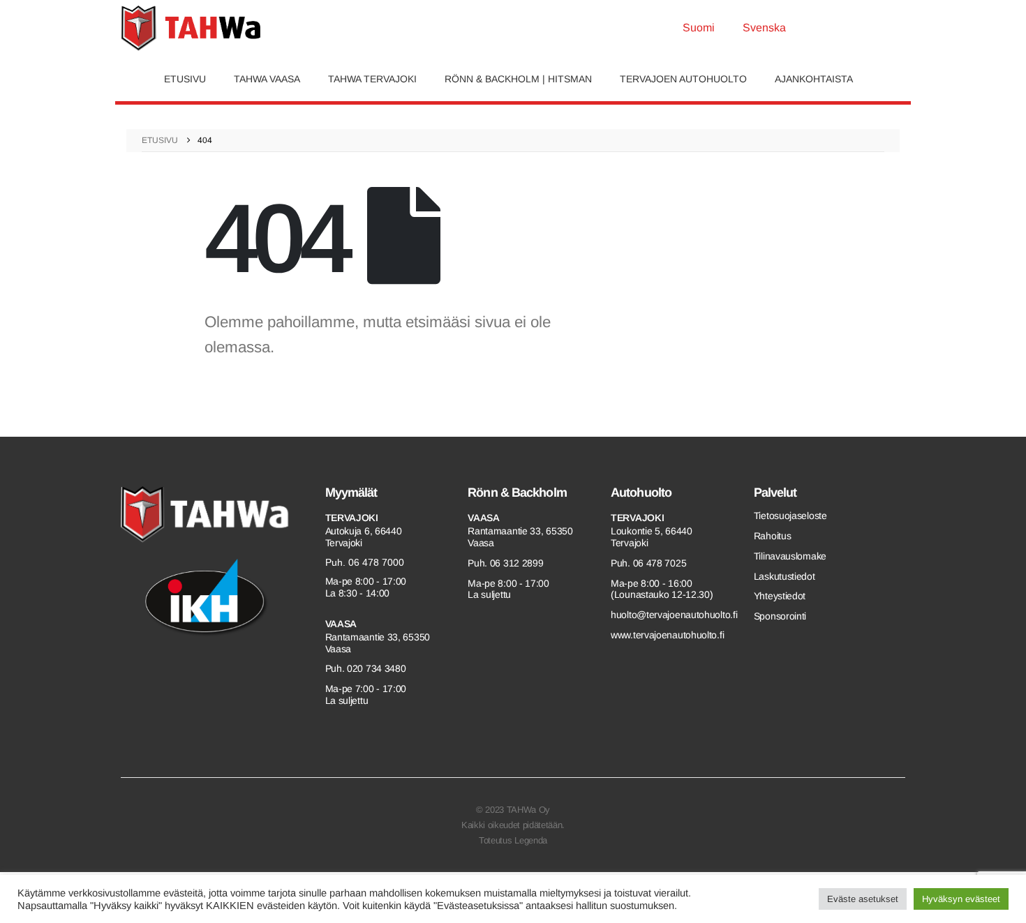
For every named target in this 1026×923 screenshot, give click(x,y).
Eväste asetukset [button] (862, 899)
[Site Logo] (190, 28)
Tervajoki (351, 517)
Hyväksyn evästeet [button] (961, 899)
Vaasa (341, 623)
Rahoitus (772, 535)
